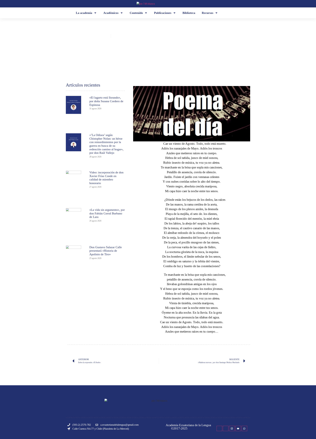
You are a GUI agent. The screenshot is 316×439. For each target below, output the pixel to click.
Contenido (136, 13)
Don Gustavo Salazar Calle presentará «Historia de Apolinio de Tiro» (105, 251)
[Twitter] (225, 428)
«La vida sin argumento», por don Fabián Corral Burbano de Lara (107, 213)
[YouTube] (238, 428)
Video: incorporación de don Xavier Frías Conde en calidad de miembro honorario (106, 178)
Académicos (110, 13)
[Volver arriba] (308, 431)
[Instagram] (232, 428)
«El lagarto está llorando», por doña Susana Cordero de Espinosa (106, 101)
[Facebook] (219, 428)
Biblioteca (189, 13)
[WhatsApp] (244, 428)
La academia (84, 13)
